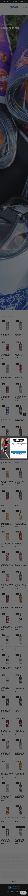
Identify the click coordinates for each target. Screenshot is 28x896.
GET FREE (18, 451)
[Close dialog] (26, 438)
